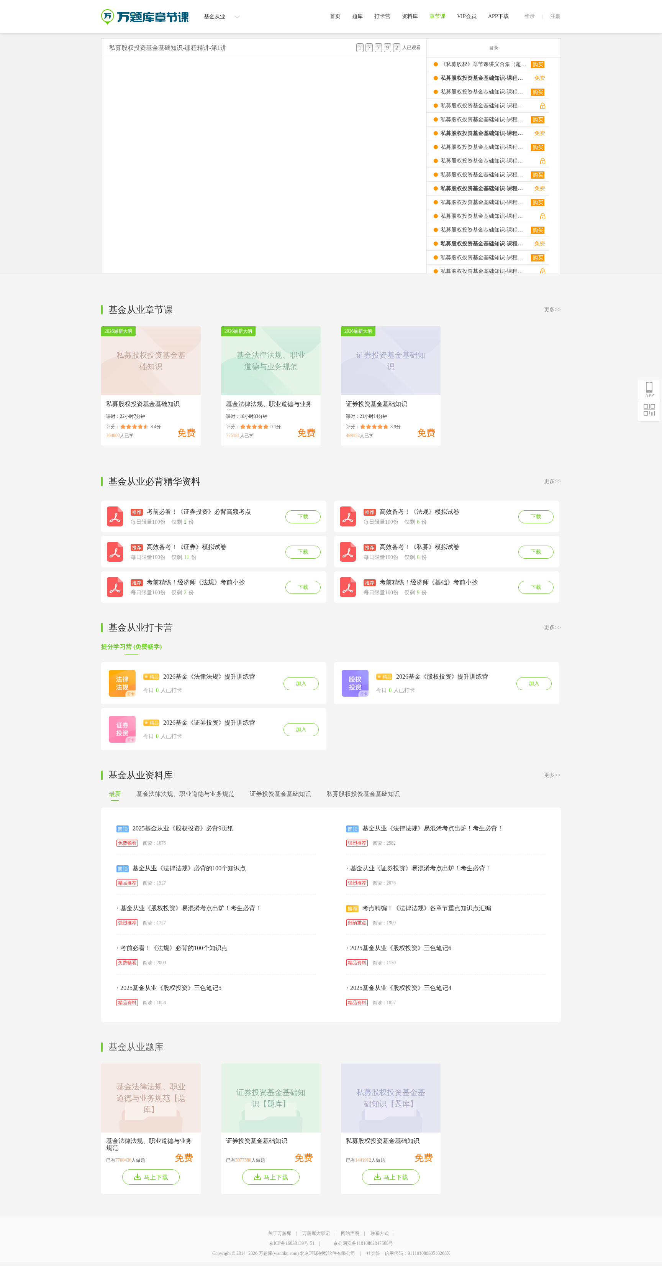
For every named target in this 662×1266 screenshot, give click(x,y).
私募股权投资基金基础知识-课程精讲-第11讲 (484, 216)
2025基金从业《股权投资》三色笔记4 (398, 988)
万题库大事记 (316, 1233)
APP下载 (498, 16)
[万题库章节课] (144, 12)
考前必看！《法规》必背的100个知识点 (172, 948)
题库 (357, 16)
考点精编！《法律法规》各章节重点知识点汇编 (426, 908)
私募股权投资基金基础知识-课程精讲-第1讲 (484, 78)
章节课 (437, 16)
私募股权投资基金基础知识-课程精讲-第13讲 (484, 244)
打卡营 (382, 16)
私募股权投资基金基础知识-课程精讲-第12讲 (484, 230)
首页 (335, 16)
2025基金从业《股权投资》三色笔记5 (168, 988)
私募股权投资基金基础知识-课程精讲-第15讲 (484, 271)
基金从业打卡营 (140, 628)
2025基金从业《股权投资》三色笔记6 (398, 948)
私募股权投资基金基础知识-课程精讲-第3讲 (484, 106)
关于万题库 (279, 1233)
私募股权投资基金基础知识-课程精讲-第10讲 (484, 202)
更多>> (552, 309)
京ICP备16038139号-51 (292, 1243)
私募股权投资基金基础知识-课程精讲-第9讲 (484, 188)
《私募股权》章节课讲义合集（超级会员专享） (484, 64)
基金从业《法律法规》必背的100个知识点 (189, 868)
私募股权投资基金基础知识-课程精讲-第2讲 (484, 92)
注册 (555, 16)
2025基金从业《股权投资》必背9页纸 (183, 828)
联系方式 (379, 1233)
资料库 (410, 16)
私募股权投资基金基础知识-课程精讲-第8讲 (484, 175)
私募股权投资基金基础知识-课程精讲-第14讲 (484, 257)
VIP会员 (467, 16)
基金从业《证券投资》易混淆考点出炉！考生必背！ (418, 868)
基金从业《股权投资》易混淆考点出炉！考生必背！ (188, 908)
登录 (529, 16)
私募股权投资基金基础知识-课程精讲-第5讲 (484, 133)
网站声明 (350, 1233)
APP (649, 395)
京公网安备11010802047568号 (363, 1243)
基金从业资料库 (140, 775)
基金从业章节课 (140, 310)
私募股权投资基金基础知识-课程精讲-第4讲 (484, 119)
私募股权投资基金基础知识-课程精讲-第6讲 (484, 147)
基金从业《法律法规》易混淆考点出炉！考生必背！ (432, 828)
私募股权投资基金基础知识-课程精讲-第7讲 (484, 161)
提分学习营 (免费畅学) (131, 646)
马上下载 (156, 1177)
